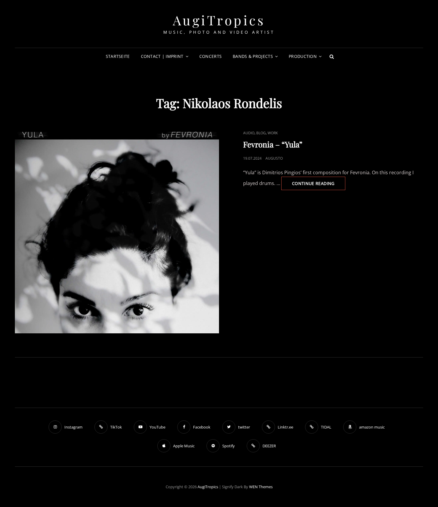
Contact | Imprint (162, 56)
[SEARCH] (331, 56)
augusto (274, 158)
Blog (261, 132)
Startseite (118, 56)
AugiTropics (219, 20)
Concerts (210, 56)
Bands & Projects (253, 56)
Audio (248, 132)
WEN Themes (261, 486)
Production (303, 56)
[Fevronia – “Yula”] (117, 231)
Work (273, 132)
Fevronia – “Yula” (272, 144)
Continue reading (318, 185)
